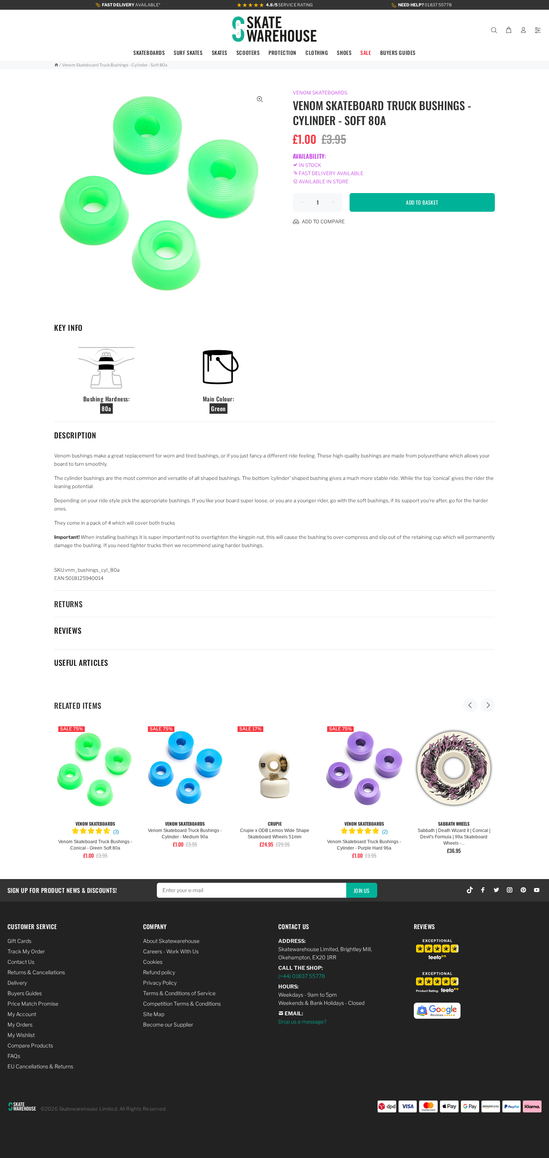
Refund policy (159, 972)
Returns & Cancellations (36, 972)
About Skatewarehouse (171, 941)
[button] (95, 832)
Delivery (17, 983)
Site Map (153, 1014)
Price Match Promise (32, 1003)
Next (488, 705)
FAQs (13, 1056)
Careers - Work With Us (171, 951)
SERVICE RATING (289, 4)
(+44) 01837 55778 (301, 976)
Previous (470, 705)
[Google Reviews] (437, 1006)
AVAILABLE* (131, 4)
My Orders (19, 1024)
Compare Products (30, 1045)
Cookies (152, 962)
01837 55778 (425, 4)
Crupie (275, 823)
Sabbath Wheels (453, 823)
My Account (21, 1014)
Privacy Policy (160, 983)
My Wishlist (21, 1035)
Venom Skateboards (320, 93)
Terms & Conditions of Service (179, 993)
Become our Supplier (168, 1024)
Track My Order (26, 951)
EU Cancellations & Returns (40, 1066)
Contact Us (20, 962)
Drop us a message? (302, 1021)
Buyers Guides (24, 993)
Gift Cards (19, 941)
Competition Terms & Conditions (182, 1003)
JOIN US (362, 890)
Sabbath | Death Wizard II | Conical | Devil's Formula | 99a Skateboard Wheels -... (454, 837)
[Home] (56, 65)
